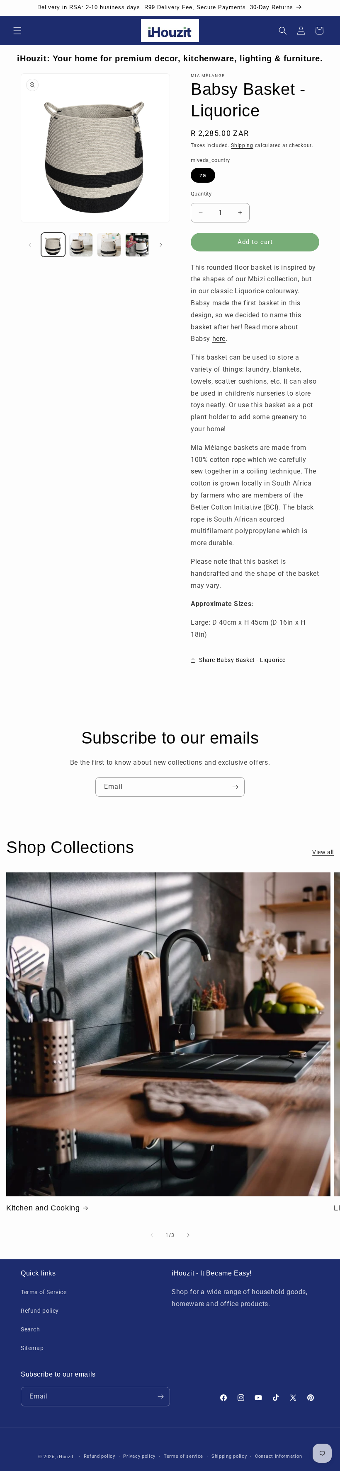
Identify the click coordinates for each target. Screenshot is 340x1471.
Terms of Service (44, 1292)
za (202, 175)
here (219, 339)
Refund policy (40, 1310)
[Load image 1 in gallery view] (53, 245)
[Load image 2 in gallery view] (81, 245)
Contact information (278, 1456)
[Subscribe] (235, 787)
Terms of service (183, 1456)
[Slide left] (30, 245)
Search (30, 1329)
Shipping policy (229, 1456)
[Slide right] (161, 245)
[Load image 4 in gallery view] (137, 245)
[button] (17, 31)
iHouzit (65, 1456)
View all (323, 852)
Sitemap (32, 1348)
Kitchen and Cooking (43, 1208)
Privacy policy (139, 1456)
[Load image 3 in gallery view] (109, 245)
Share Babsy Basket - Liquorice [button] (242, 660)
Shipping (242, 145)
